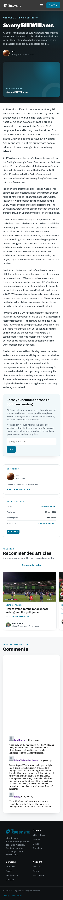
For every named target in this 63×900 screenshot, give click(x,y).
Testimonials (12, 875)
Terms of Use (16, 896)
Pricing (9, 871)
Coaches (37, 848)
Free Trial (53, 5)
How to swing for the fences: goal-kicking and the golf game (27, 611)
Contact (10, 880)
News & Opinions (28, 18)
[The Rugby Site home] (12, 5)
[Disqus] (31, 695)
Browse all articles (32, 565)
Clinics (36, 844)
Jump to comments (47, 523)
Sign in (36, 871)
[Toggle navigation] (41, 5)
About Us (10, 867)
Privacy (6, 896)
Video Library (39, 835)
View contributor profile (18, 489)
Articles (8, 18)
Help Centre (38, 875)
